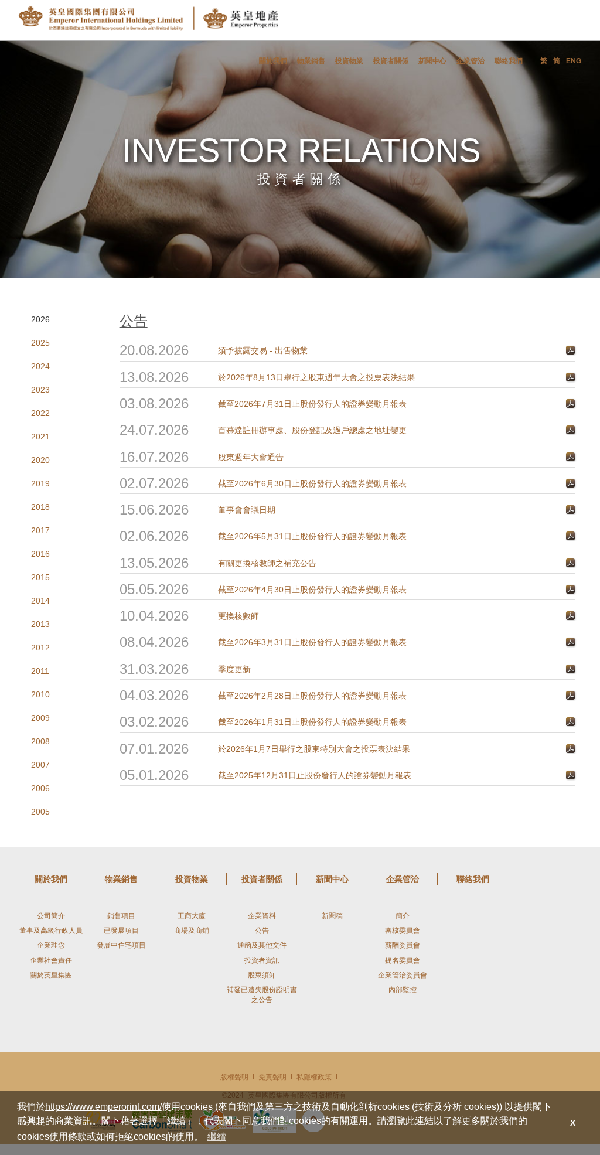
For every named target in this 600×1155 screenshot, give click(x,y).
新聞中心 (432, 61)
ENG (573, 61)
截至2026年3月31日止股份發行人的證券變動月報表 (312, 642)
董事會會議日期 (246, 510)
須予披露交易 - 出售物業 (263, 350)
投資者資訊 (261, 960)
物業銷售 (311, 61)
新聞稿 (332, 916)
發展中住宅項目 (121, 945)
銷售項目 (121, 916)
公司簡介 (51, 916)
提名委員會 (402, 960)
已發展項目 (121, 930)
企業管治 (470, 61)
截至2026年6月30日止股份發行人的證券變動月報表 (312, 483)
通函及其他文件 (262, 945)
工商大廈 (192, 916)
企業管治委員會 (402, 975)
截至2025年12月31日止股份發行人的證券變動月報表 (314, 775)
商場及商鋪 (191, 930)
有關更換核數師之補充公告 (267, 563)
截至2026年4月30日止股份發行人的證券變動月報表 (312, 589)
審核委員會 (402, 930)
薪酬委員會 (402, 945)
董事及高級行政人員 (51, 930)
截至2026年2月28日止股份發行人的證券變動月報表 (312, 695)
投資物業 (349, 61)
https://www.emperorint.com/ (103, 1107)
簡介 (403, 916)
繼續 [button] (216, 1137)
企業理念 (51, 945)
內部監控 (402, 990)
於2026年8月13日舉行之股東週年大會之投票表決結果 (316, 377)
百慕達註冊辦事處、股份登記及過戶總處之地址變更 (312, 430)
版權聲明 (234, 1077)
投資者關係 (390, 61)
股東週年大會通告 (251, 457)
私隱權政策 (314, 1077)
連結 (424, 1121)
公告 (262, 930)
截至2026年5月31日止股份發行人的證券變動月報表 (312, 536)
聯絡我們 (509, 61)
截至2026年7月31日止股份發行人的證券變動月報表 (312, 403)
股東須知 (262, 975)
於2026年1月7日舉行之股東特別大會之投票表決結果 (314, 749)
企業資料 (262, 916)
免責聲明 (272, 1077)
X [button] (572, 1122)
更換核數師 (238, 616)
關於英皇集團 (51, 975)
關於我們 (273, 61)
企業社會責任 (51, 960)
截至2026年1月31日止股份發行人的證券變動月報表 (312, 722)
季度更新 (234, 669)
